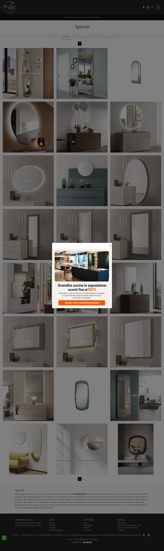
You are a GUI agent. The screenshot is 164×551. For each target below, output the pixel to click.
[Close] (110, 245)
